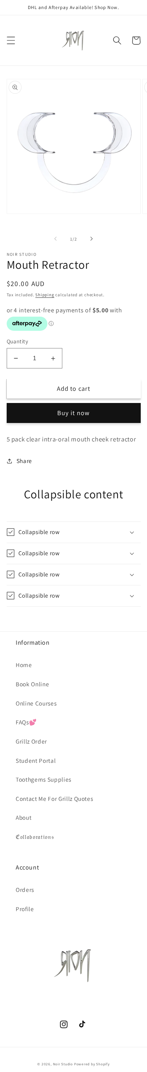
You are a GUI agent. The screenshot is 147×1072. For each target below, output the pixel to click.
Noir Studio (63, 1064)
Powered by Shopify (92, 1064)
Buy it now (73, 412)
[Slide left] (55, 239)
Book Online (32, 684)
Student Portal (36, 760)
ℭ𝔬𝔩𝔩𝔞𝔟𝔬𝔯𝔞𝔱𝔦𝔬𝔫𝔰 (35, 836)
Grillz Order (31, 741)
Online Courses (36, 703)
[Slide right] (91, 239)
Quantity (18, 341)
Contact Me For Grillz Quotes (54, 798)
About (23, 817)
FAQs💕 (26, 722)
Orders (25, 889)
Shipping (44, 294)
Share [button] (24, 461)
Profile (25, 909)
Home (24, 665)
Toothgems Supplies (43, 779)
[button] (10, 40)
